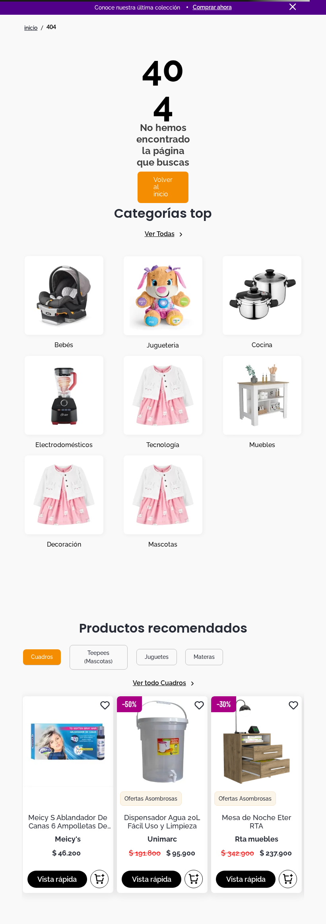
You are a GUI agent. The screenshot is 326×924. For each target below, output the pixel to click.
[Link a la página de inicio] (30, 28)
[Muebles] (262, 402)
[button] (57, 879)
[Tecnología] (163, 402)
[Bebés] (64, 303)
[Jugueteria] (163, 303)
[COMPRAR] (99, 879)
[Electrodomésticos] (64, 402)
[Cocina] (262, 303)
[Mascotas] (163, 502)
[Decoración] (64, 502)
